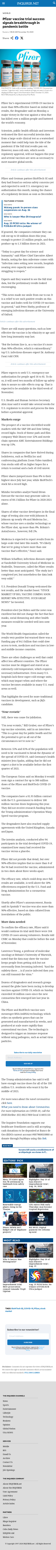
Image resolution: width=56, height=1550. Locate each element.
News (5, 1401)
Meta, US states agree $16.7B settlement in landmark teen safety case (13, 1183)
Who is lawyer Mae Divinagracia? (22, 216)
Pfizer (36, 1308)
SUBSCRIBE (28, 1342)
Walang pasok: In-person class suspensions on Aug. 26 (21, 208)
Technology (8, 1416)
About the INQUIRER (12, 1487)
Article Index (9, 1503)
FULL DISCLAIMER (32, 1372)
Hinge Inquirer (9, 1521)
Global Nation (9, 1428)
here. (10, 1103)
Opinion (6, 1424)
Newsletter (8, 1466)
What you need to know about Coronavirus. (25, 1107)
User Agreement (10, 1491)
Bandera (7, 1525)
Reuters (6, 32)
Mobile (6, 1446)
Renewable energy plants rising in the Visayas (12, 1206)
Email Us (7, 1454)
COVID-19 (28, 1308)
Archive (6, 1458)
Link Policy (8, 1495)
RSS (4, 1450)
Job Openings (9, 1470)
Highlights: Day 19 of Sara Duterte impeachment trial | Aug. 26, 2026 (39, 1183)
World (7, 13)
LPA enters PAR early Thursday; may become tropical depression (40, 1206)
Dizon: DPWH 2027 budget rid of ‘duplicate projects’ (15, 1229)
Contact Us (8, 1462)
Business (6, 1420)
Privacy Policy (31, 1072)
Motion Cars (8, 1537)
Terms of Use (18, 1070)
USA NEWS (8, 1432)
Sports (6, 1405)
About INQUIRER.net (12, 1484)
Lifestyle (6, 1413)
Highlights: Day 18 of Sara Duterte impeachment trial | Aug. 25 (39, 1262)
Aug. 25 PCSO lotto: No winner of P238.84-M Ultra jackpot (22, 224)
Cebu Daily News (10, 1529)
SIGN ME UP (28, 1063)
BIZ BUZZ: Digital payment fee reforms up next (39, 1229)
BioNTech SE (17, 1308)
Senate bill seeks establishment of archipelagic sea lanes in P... (36, 1150)
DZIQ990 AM (8, 1533)
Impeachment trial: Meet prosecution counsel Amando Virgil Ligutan (14, 1287)
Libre (5, 1517)
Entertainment (9, 1409)
